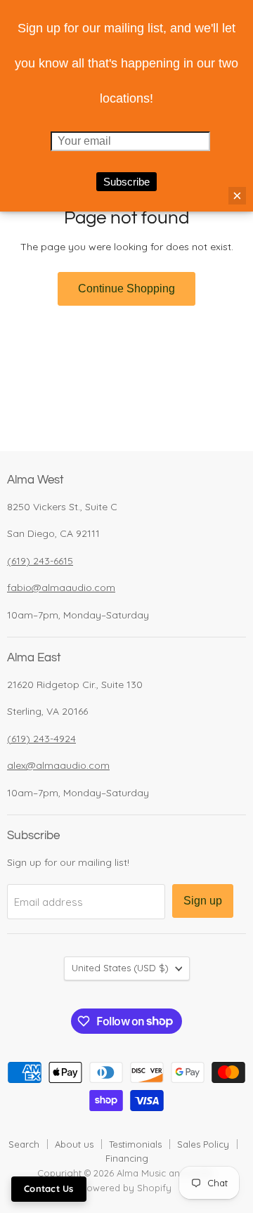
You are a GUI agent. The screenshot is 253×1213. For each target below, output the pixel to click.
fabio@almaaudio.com (61, 587)
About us (74, 1144)
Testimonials (135, 1144)
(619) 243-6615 (40, 560)
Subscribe (126, 182)
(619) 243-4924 (41, 738)
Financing (126, 1158)
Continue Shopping (126, 288)
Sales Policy (203, 1144)
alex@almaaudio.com (58, 765)
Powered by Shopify (126, 1187)
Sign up (202, 901)
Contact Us (49, 1188)
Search (23, 1144)
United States (120, 967)
